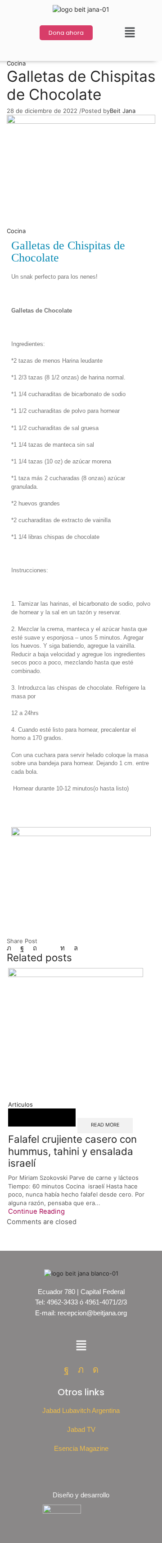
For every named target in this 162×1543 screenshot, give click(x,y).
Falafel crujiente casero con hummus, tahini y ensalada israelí (72, 1151)
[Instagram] (96, 1369)
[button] (130, 32)
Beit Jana (122, 110)
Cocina (16, 63)
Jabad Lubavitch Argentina (81, 1410)
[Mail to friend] (48, 948)
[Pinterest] (34, 948)
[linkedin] (62, 948)
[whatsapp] (73, 948)
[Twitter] (11, 948)
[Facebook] (22, 948)
